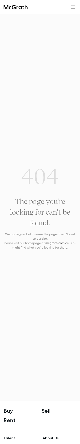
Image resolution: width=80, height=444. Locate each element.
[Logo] (16, 7)
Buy (8, 410)
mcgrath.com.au (57, 243)
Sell (46, 410)
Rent (10, 420)
